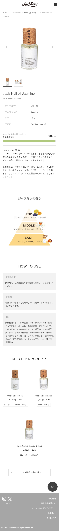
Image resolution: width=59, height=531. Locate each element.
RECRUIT (52, 513)
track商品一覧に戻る (31, 472)
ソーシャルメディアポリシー (44, 508)
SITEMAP (51, 518)
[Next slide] (52, 47)
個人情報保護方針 (48, 503)
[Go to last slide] (7, 47)
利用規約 (52, 499)
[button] (7, 82)
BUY (53, 487)
